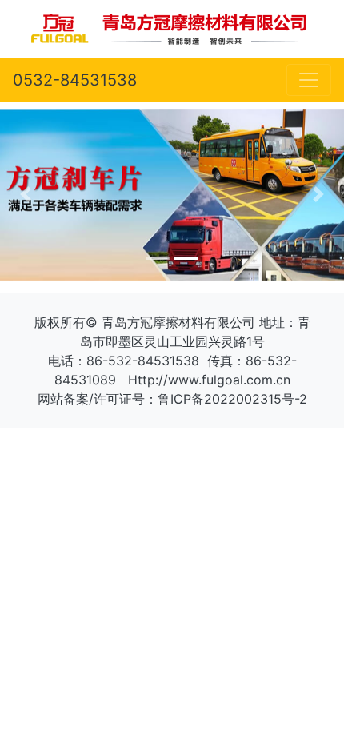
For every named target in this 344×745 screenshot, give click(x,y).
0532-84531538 (75, 80)
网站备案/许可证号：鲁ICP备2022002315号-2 (172, 399)
